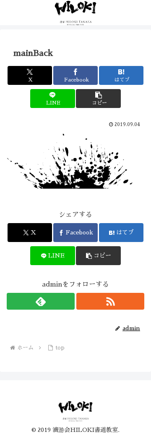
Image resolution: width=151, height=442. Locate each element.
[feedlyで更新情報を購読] (41, 301)
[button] (98, 98)
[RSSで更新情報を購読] (110, 301)
